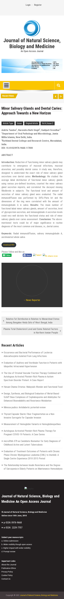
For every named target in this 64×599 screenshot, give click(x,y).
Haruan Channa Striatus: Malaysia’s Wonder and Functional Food (33, 386)
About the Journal (8, 564)
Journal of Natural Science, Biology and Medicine (32, 43)
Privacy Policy (7, 572)
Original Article (32, 123)
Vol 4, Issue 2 (47, 123)
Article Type (8, 123)
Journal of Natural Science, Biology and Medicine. (39, 595)
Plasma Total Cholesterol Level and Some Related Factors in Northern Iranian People (30, 331)
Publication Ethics (8, 568)
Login (28, 5)
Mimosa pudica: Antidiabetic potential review (25, 407)
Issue (19, 123)
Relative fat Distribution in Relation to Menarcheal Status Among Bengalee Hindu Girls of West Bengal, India (32, 321)
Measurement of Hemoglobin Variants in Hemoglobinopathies (32, 424)
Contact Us (5, 579)
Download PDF (8, 245)
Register (38, 5)
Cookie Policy (7, 575)
